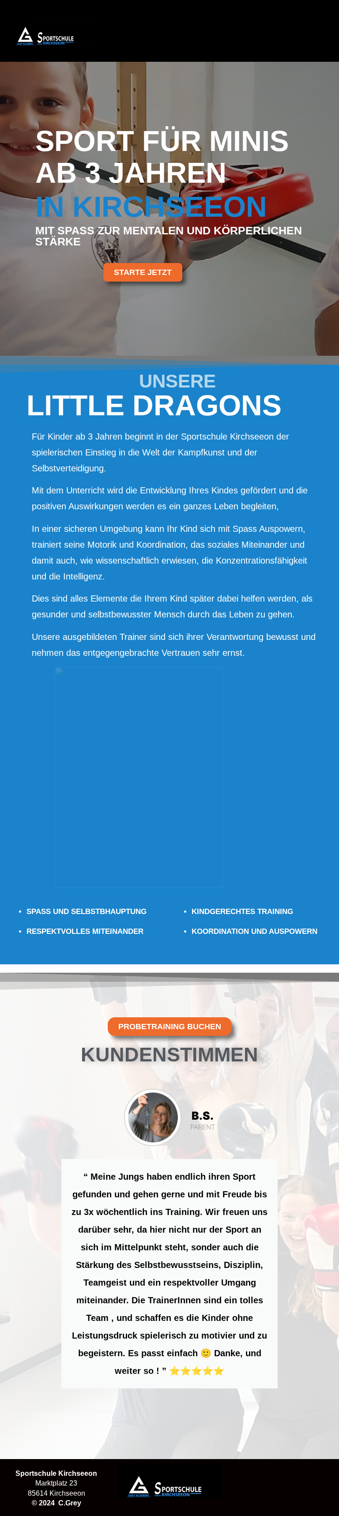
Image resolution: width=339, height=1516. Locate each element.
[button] (308, 31)
